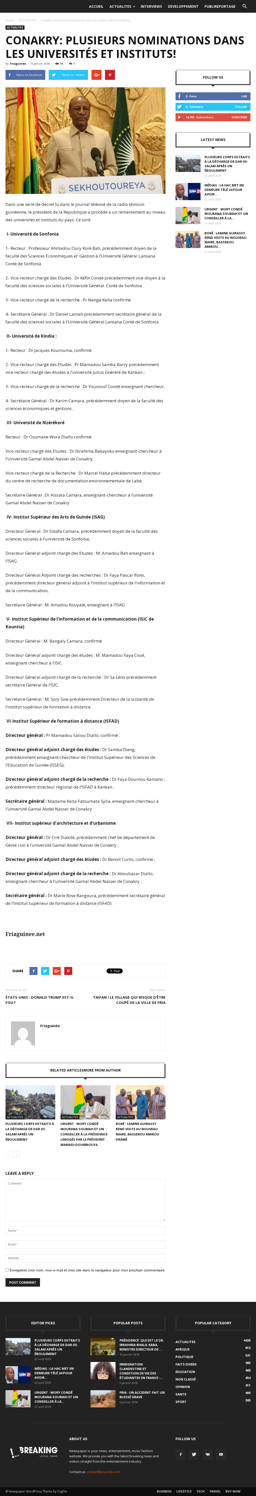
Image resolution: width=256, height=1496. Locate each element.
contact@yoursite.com (103, 1472)
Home (10, 20)
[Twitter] (194, 1455)
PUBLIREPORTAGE (220, 6)
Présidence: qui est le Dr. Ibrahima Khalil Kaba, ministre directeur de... (142, 1345)
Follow (241, 107)
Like (244, 96)
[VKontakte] (207, 1455)
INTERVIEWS (151, 6)
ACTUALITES (120, 6)
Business (164, 1491)
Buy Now (233, 1491)
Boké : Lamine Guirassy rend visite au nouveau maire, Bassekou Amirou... (225, 240)
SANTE (181, 1394)
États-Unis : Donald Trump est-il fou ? (40, 1000)
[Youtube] (221, 1455)
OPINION (183, 1386)
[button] (244, 6)
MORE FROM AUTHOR (102, 1070)
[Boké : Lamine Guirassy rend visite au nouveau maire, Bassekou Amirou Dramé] (141, 1102)
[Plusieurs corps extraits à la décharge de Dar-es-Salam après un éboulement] (30, 1102)
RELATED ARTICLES (67, 1070)
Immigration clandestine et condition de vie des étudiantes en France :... (141, 1371)
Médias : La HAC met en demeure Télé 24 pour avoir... (224, 189)
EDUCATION (185, 1371)
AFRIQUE (183, 1349)
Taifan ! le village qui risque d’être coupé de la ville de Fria (129, 1000)
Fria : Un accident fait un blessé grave (142, 1394)
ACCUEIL (96, 6)
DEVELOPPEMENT (183, 6)
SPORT (181, 1401)
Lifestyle (184, 1491)
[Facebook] (181, 1455)
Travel (215, 1491)
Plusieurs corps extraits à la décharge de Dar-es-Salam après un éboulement (227, 164)
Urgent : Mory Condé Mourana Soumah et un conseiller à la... (226, 213)
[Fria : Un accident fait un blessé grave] (103, 1398)
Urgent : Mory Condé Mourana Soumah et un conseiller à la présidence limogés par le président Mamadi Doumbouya (84, 1134)
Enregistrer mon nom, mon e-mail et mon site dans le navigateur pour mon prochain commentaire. (88, 1270)
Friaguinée (18, 63)
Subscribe (239, 117)
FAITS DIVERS (186, 1364)
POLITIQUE (184, 1357)
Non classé (186, 1379)
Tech (200, 1491)
